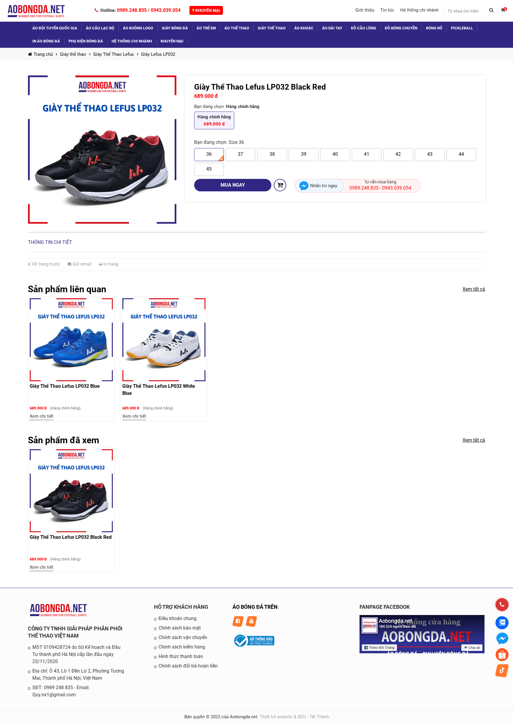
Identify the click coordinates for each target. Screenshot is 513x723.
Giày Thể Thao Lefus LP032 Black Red (71, 537)
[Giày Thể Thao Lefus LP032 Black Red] (102, 149)
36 (209, 154)
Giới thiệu (364, 10)
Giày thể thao (272, 28)
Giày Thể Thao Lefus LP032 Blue (65, 386)
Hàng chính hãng (214, 120)
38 (272, 154)
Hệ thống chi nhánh (419, 10)
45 (209, 169)
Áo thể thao (236, 28)
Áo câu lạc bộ (100, 28)
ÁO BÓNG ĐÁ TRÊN (255, 607)
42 (398, 154)
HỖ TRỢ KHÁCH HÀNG (181, 607)
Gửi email (81, 264)
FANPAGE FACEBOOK (385, 607)
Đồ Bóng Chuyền (401, 28)
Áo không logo (138, 28)
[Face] (422, 651)
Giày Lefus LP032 (158, 54)
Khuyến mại (207, 10)
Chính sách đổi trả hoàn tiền (188, 666)
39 (303, 154)
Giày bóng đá (175, 28)
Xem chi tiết (41, 416)
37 (240, 154)
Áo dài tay (332, 28)
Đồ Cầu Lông (363, 28)
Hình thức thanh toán (181, 656)
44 (461, 154)
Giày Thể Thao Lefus (113, 54)
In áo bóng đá (46, 41)
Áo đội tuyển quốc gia (54, 28)
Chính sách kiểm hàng (182, 647)
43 (430, 154)
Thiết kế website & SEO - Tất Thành (294, 716)
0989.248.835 (132, 10)
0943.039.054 (165, 10)
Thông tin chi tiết (50, 242)
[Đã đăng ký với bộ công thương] (253, 647)
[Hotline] (502, 604)
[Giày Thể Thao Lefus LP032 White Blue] (163, 339)
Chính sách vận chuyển (183, 637)
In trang (110, 264)
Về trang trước (45, 264)
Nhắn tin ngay (323, 185)
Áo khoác (304, 28)
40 (335, 154)
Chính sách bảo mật (180, 628)
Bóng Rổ (434, 28)
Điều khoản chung (178, 618)
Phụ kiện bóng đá (86, 41)
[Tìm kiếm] (493, 11)
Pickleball (462, 28)
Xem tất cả (474, 289)
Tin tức (387, 10)
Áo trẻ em (206, 28)
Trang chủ (43, 54)
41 (366, 154)
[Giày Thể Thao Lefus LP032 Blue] (71, 339)
